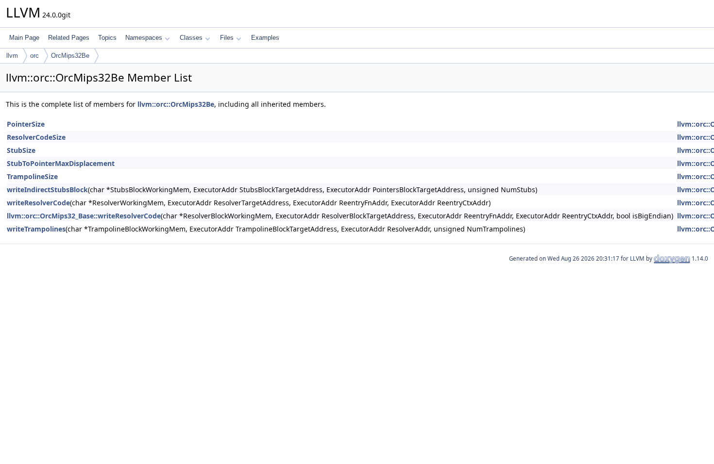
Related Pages (68, 37)
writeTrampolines (36, 228)
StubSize (21, 150)
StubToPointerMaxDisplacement (61, 163)
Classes (191, 37)
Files (227, 37)
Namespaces (143, 37)
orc (34, 55)
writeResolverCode (38, 202)
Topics (107, 37)
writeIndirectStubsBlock (47, 189)
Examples (265, 37)
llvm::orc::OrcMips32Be (175, 104)
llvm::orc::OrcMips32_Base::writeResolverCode (84, 215)
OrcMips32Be (70, 55)
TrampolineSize (32, 176)
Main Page (24, 37)
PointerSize (26, 124)
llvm (12, 55)
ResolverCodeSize (36, 137)
